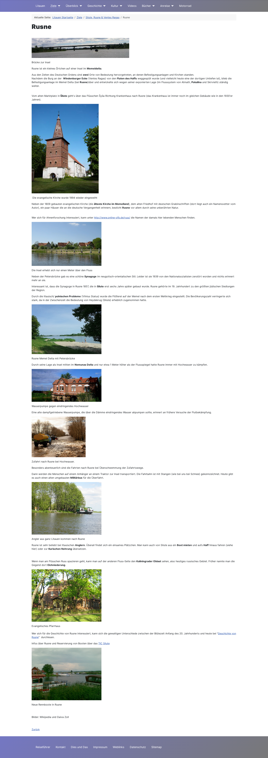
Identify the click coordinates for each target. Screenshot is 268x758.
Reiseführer (43, 747)
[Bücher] (153, 6)
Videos (132, 5)
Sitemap (156, 747)
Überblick (72, 5)
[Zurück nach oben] (263, 752)
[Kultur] (120, 6)
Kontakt (60, 747)
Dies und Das (79, 747)
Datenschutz (138, 747)
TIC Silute (104, 643)
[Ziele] (58, 6)
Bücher (146, 5)
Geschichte (94, 5)
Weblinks (118, 747)
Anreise (165, 5)
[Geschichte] (104, 6)
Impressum (100, 747)
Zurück (36, 729)
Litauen (40, 5)
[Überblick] (80, 6)
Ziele (53, 5)
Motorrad (185, 5)
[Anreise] (172, 6)
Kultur (114, 5)
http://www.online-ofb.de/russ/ (112, 217)
